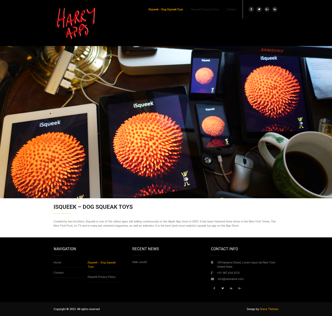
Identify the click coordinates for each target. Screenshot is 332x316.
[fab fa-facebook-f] (251, 9)
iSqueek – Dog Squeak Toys (165, 9)
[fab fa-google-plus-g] (267, 9)
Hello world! (139, 262)
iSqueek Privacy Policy (205, 9)
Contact (231, 9)
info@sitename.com (231, 279)
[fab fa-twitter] (259, 9)
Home (57, 262)
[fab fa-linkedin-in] (274, 9)
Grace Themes (269, 309)
